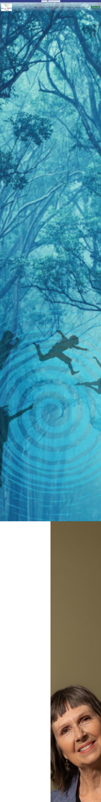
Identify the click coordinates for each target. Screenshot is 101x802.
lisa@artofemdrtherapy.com (54, 1)
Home (35, 7)
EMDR (57, 7)
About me (41, 7)
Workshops (70, 7)
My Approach (50, 7)
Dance (63, 7)
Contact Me (95, 7)
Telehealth (85, 7)
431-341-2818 (44, 1)
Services (77, 7)
